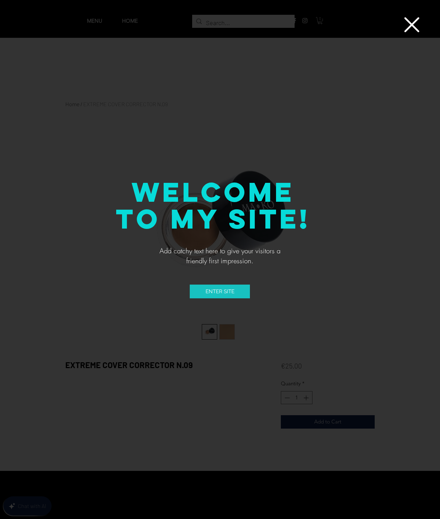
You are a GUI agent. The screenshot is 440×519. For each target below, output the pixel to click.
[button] (411, 24)
